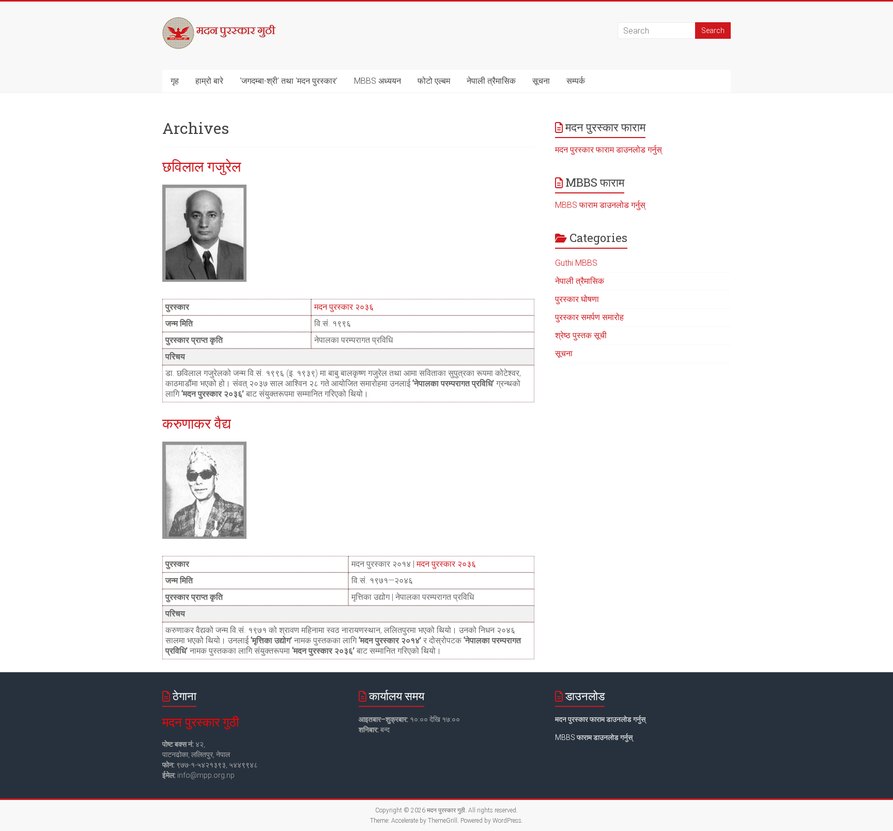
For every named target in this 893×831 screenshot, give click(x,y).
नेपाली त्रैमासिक (491, 81)
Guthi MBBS (576, 263)
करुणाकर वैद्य (196, 423)
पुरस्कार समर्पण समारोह (589, 317)
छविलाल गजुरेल (201, 166)
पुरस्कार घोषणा (577, 299)
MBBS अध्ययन (377, 81)
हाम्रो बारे (209, 81)
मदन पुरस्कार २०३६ (344, 307)
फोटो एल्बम (434, 81)
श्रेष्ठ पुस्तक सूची (581, 335)
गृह (175, 81)
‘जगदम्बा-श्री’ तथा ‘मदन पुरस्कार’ (288, 81)
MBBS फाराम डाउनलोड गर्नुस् (600, 205)
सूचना (541, 81)
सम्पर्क (575, 81)
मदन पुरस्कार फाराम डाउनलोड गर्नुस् (608, 150)
